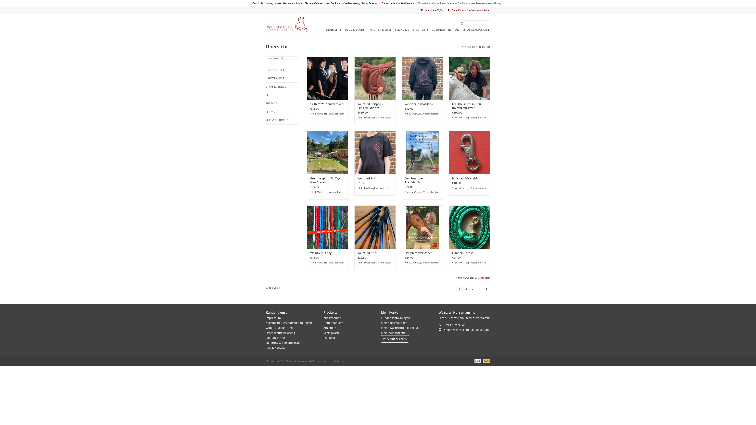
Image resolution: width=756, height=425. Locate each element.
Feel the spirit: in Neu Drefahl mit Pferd (466, 106)
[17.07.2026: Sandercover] (327, 78)
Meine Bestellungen (394, 323)
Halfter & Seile (381, 29)
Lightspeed (340, 361)
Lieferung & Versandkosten (283, 343)
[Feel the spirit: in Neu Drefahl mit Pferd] (469, 78)
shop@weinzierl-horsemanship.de (466, 330)
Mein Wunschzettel (393, 333)
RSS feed (329, 338)
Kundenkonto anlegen (395, 318)
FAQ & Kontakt (275, 347)
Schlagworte (331, 333)
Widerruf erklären (395, 339)
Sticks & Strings (407, 29)
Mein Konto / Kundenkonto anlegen (470, 10)
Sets (425, 29)
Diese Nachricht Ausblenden (398, 3)
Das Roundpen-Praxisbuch (415, 180)
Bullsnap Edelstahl (464, 178)
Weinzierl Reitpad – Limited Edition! (370, 106)
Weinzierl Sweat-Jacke (419, 104)
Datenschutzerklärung (280, 333)
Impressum (273, 318)
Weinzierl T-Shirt (369, 178)
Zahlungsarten (275, 338)
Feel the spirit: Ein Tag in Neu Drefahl (326, 180)
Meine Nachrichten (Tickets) (399, 328)
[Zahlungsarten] (477, 361)
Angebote (329, 328)
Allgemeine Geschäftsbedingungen (289, 323)
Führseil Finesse (462, 253)
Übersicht (483, 47)
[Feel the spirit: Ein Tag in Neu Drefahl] (327, 152)
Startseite (334, 29)
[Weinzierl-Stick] (375, 227)
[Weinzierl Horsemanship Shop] (290, 25)
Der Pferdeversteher (418, 253)
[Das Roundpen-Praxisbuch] (422, 152)
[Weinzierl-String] (327, 227)
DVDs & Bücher (355, 29)
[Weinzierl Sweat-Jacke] (422, 78)
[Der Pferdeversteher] (422, 227)
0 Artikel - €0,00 (434, 10)
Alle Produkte (332, 318)
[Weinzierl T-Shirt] (375, 152)
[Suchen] (461, 23)
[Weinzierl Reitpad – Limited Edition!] (375, 78)
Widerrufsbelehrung (279, 328)
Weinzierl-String (321, 253)
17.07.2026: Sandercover (326, 104)
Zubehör (438, 29)
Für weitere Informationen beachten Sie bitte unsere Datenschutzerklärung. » (461, 3)
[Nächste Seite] (486, 289)
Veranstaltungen (475, 29)
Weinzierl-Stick (367, 253)
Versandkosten (336, 113)
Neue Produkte (333, 323)
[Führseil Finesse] (469, 227)
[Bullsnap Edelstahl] (469, 152)
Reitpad (453, 29)
